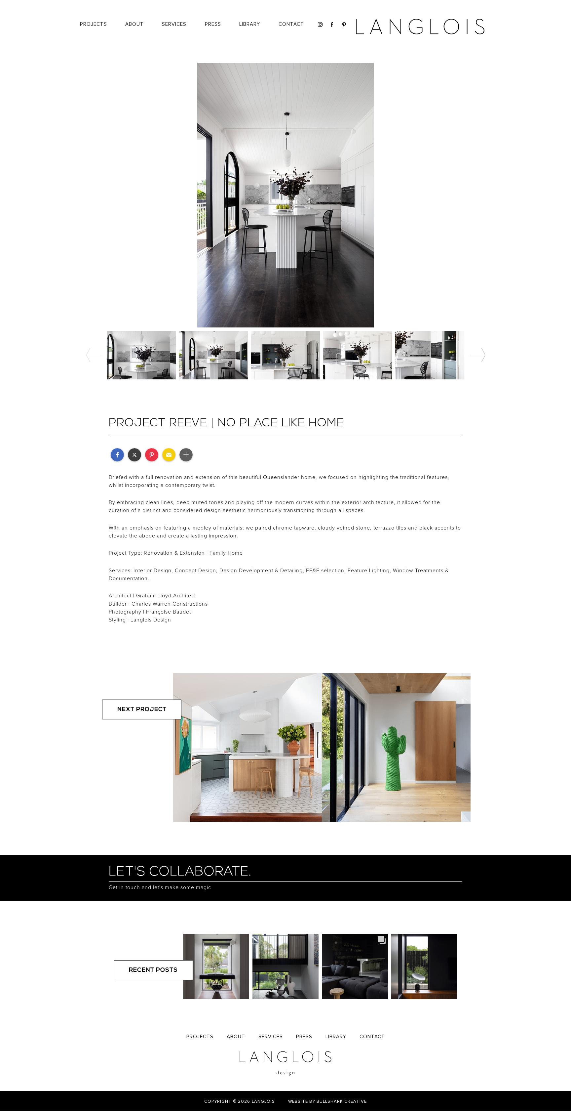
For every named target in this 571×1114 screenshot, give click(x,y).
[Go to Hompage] (420, 26)
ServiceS (174, 24)
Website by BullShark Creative (327, 1101)
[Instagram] (319, 25)
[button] (249, 24)
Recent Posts (153, 970)
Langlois (263, 1101)
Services (270, 1036)
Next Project (142, 710)
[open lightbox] (285, 195)
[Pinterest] (343, 25)
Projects (93, 24)
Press (213, 24)
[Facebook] (331, 25)
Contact (291, 24)
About (134, 24)
